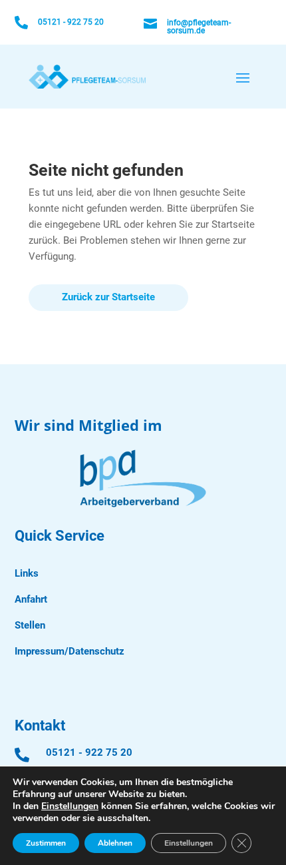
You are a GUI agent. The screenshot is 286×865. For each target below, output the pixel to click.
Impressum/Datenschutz (69, 651)
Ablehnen (115, 843)
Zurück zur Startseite (108, 297)
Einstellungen (69, 806)
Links (27, 573)
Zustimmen (46, 843)
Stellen (30, 625)
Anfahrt (31, 599)
